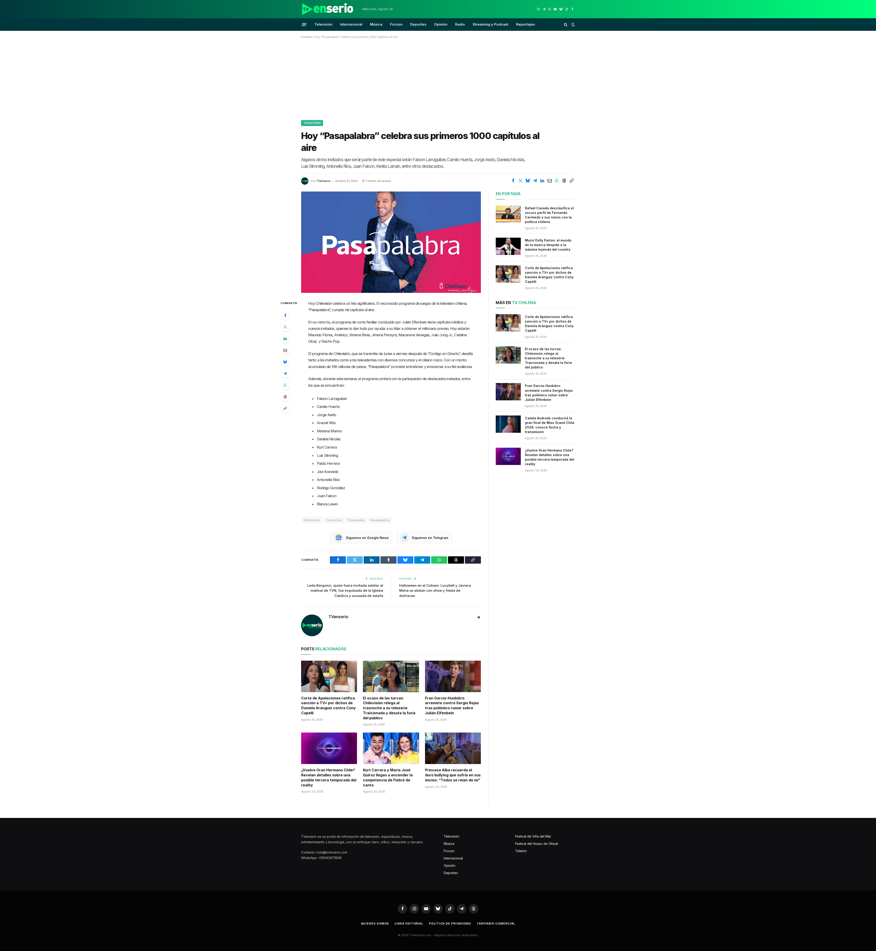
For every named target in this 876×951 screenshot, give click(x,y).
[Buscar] (565, 24)
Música (376, 24)
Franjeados (356, 520)
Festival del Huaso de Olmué (536, 844)
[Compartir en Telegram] (535, 180)
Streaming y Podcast (490, 24)
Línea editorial (409, 923)
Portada (306, 37)
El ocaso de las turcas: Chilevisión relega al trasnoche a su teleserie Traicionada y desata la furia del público (389, 708)
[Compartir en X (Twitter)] (520, 180)
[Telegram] (285, 373)
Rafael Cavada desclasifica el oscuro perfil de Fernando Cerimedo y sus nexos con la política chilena (549, 215)
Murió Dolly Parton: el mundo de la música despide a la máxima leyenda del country (548, 244)
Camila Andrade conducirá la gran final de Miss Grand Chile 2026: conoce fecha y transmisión (549, 425)
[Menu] (304, 24)
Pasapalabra (379, 520)
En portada (508, 194)
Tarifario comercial (496, 923)
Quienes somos (375, 923)
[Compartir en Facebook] (513, 180)
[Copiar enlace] (571, 180)
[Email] (285, 350)
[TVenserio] (328, 9)
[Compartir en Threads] (564, 180)
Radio (460, 24)
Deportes (418, 24)
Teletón (521, 851)
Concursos (334, 520)
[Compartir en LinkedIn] (542, 180)
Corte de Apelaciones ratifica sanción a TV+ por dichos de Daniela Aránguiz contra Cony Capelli (328, 705)
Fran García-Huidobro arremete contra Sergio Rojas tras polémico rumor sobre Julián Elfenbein (452, 705)
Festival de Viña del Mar (533, 836)
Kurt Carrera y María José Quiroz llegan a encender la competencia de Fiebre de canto (388, 777)
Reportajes (525, 24)
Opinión (440, 24)
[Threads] (285, 396)
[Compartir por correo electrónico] (549, 180)
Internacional (351, 24)
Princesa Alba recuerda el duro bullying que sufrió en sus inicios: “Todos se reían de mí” (453, 775)
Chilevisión (311, 520)
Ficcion (396, 24)
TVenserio (323, 181)
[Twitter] (285, 326)
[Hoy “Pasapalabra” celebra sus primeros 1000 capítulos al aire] (391, 242)
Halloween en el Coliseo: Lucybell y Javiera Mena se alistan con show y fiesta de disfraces (435, 590)
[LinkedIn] (285, 338)
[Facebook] (285, 315)
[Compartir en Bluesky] (527, 180)
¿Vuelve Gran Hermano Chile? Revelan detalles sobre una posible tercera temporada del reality (328, 777)
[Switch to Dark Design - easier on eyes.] (572, 24)
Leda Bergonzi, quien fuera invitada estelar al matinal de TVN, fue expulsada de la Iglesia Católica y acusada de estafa (345, 590)
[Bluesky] (285, 361)
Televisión (323, 24)
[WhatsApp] (285, 385)
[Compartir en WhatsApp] (556, 180)
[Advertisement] (438, 78)
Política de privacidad (450, 923)
